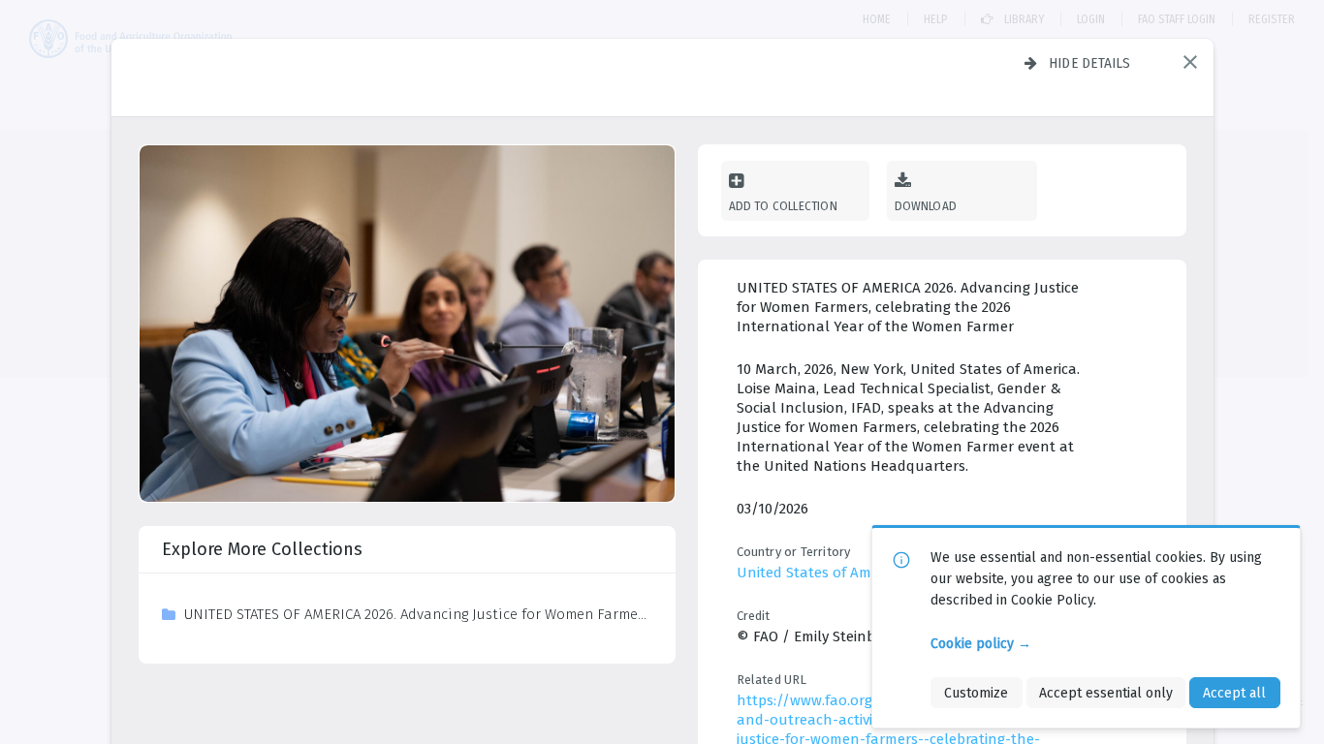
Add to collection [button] (783, 206)
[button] (1190, 62)
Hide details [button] (1090, 63)
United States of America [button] (820, 572)
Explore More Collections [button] (262, 549)
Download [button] (926, 206)
